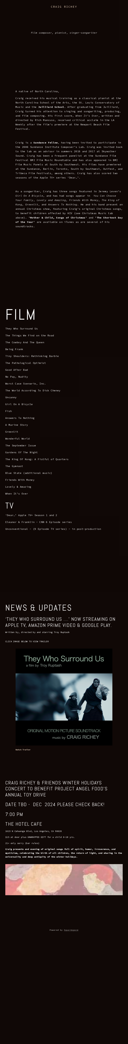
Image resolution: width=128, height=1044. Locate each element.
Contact (121, 11)
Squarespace (71, 930)
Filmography (33, 11)
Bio (19, 11)
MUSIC (58, 11)
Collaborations (76, 11)
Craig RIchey (64, 6)
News (48, 11)
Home (9, 11)
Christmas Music (101, 11)
